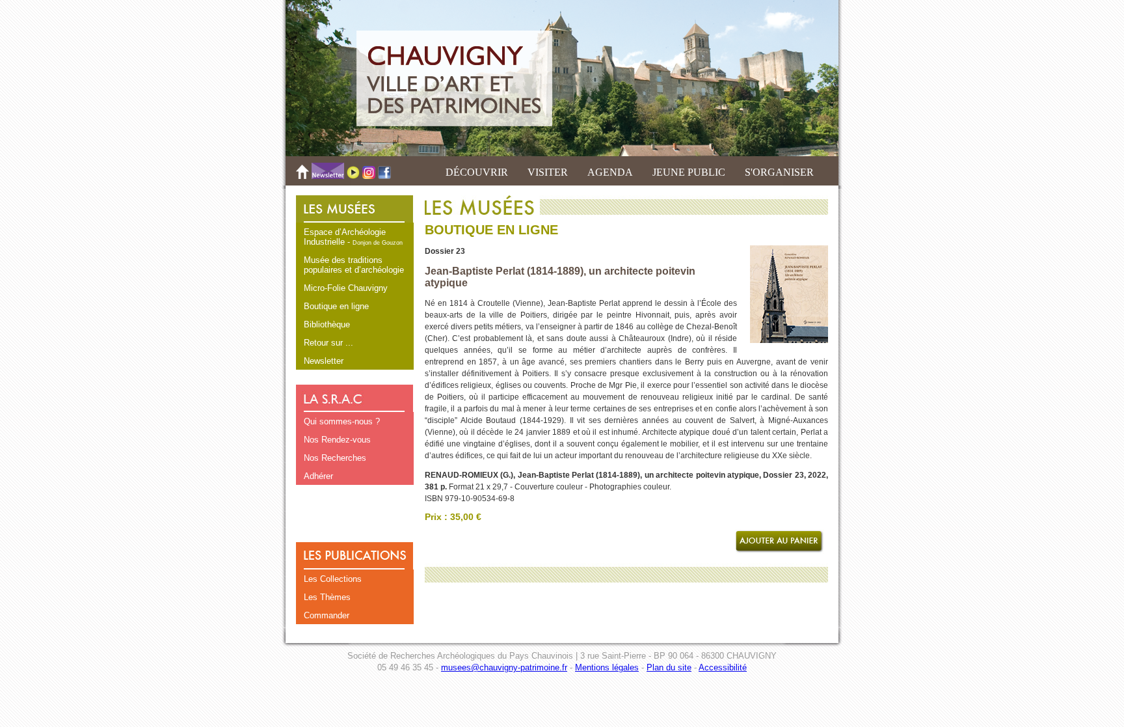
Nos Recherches (335, 458)
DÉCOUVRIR (477, 172)
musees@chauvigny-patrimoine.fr (504, 667)
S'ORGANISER (779, 172)
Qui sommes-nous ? (342, 421)
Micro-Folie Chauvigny (346, 288)
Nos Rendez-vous (337, 440)
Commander (326, 615)
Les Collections (333, 579)
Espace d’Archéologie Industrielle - (353, 237)
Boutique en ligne (336, 306)
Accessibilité (723, 667)
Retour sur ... (328, 343)
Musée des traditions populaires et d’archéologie (354, 265)
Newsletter (323, 361)
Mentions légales (607, 667)
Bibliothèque (327, 324)
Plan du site (669, 667)
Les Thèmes (327, 597)
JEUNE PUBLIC (688, 172)
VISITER (548, 172)
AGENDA (610, 172)
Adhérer (318, 476)
